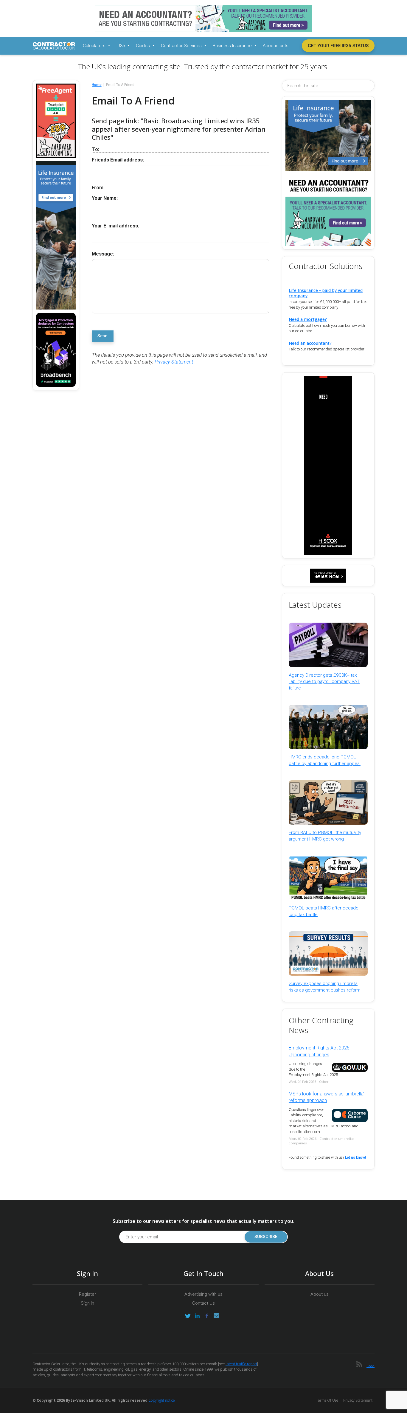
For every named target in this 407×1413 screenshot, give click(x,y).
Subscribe (265, 1236)
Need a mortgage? (308, 319)
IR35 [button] (121, 45)
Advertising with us (203, 1294)
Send (102, 335)
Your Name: (105, 198)
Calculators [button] (95, 45)
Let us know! (355, 1157)
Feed (370, 1365)
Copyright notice (161, 1400)
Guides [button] (143, 45)
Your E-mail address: (115, 226)
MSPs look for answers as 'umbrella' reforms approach (326, 1097)
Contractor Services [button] (182, 45)
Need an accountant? (310, 343)
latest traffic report (241, 1364)
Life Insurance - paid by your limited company (326, 292)
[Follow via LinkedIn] (197, 1315)
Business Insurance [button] (233, 45)
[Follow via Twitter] (187, 1315)
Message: (103, 254)
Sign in (87, 1303)
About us (319, 1294)
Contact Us (203, 1303)
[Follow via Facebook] (207, 1315)
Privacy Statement (174, 362)
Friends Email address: (118, 160)
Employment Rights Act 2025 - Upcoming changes (320, 1051)
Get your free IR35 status (338, 45)
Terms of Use (327, 1400)
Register (87, 1294)
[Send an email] (216, 1315)
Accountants (275, 45)
